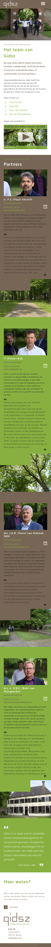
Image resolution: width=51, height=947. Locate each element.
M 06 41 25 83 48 (11, 366)
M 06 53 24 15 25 (11, 544)
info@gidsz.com (15, 938)
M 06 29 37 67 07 (11, 699)
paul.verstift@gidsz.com (14, 210)
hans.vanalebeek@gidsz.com (16, 547)
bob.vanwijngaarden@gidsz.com (17, 702)
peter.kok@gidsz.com (13, 369)
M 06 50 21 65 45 (11, 207)
